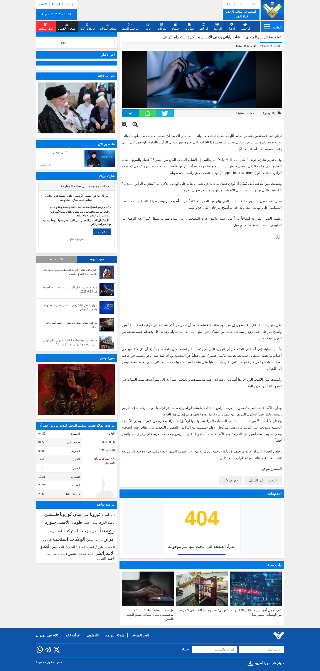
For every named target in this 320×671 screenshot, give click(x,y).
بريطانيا (51, 531)
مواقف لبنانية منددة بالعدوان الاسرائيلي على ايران (70, 324)
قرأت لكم (73, 635)
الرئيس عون (53, 554)
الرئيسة (245, 28)
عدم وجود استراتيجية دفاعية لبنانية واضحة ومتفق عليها (78, 207)
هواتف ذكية (230, 480)
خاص (148, 28)
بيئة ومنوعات (267, 113)
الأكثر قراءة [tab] (56, 259)
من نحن (69, 4)
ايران (109, 539)
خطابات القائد (106, 76)
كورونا (66, 514)
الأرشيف (43, 4)
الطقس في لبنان (86, 554)
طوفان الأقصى (69, 522)
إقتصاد (176, 28)
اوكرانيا (99, 540)
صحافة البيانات (108, 28)
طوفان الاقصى (90, 522)
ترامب (60, 531)
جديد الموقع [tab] (97, 259)
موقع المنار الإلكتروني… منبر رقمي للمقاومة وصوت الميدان (70, 307)
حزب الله (82, 530)
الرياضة (203, 28)
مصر (112, 515)
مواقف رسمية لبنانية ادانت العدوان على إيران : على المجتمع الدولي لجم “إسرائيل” (69, 342)
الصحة (64, 554)
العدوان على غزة (85, 546)
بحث (63, 42)
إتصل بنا (56, 4)
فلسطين (51, 514)
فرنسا (111, 522)
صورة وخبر (108, 358)
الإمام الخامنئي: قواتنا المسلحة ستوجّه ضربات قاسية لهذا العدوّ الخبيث (70, 272)
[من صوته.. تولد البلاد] (76, 389)
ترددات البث (87, 28)
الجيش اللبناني (106, 558)
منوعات (162, 28)
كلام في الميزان (47, 635)
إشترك (186, 649)
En (228, 4)
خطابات (189, 28)
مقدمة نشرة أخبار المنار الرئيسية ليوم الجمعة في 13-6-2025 (70, 289)
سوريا (50, 522)
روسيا (107, 530)
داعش (95, 531)
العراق (99, 546)
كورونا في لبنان (87, 514)
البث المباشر (44, 165)
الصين (72, 553)
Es (253, 4)
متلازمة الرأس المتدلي (262, 480)
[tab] (77, 186)
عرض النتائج (76, 238)
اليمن (90, 539)
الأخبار (231, 28)
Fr (241, 4)
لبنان (105, 514)
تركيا (69, 531)
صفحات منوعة (246, 113)
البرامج (218, 28)
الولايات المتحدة (68, 539)
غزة (102, 522)
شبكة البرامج (114, 635)
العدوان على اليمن (63, 546)
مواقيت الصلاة (130, 28)
